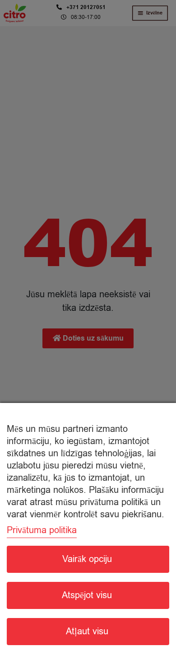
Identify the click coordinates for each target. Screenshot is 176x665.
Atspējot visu (87, 595)
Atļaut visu (87, 631)
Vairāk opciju (87, 559)
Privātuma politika (42, 530)
